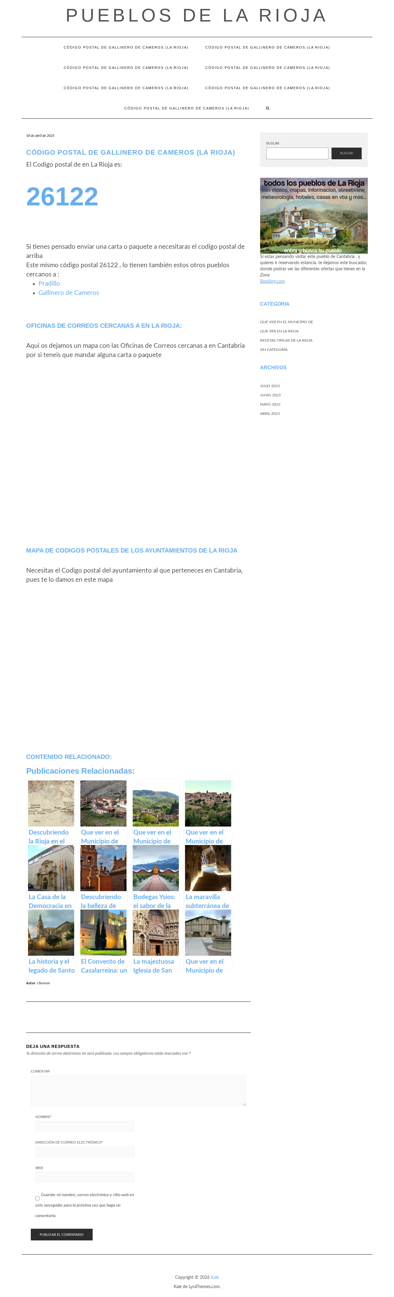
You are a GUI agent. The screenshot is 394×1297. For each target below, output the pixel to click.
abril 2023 (270, 413)
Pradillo (49, 283)
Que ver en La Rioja (279, 331)
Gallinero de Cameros (68, 293)
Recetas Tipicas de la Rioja (286, 340)
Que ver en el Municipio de (286, 322)
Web (39, 1168)
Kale (215, 1277)
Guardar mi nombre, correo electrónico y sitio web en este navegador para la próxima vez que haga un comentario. (84, 1205)
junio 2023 (270, 395)
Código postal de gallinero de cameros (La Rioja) (126, 47)
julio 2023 (270, 386)
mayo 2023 (270, 404)
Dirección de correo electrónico (69, 1142)
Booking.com (272, 281)
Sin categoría (273, 349)
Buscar (272, 143)
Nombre (43, 1117)
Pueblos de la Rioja (197, 15)
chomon (43, 983)
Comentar (40, 1071)
